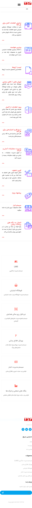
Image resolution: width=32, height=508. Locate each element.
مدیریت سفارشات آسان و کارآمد (12, 149)
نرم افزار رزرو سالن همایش (16, 314)
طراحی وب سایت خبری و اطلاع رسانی (16, 371)
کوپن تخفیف (16, 170)
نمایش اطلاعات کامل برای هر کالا (12, 24)
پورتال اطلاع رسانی (16, 340)
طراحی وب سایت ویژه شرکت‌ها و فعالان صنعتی (16, 395)
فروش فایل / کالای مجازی (11, 82)
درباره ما (30, 446)
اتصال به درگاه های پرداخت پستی (14, 223)
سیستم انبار (17, 205)
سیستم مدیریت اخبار (16, 367)
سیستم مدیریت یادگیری (16, 271)
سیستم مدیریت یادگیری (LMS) (23, 461)
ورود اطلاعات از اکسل (13, 107)
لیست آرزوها (16, 67)
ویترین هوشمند (15, 47)
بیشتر (3, 40)
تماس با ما (29, 449)
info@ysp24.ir (29, 425)
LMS (16, 266)
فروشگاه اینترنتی (16, 290)
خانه (27, 9)
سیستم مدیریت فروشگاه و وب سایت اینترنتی (16, 295)
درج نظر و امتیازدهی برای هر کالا (12, 130)
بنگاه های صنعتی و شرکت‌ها (16, 391)
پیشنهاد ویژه (16, 193)
